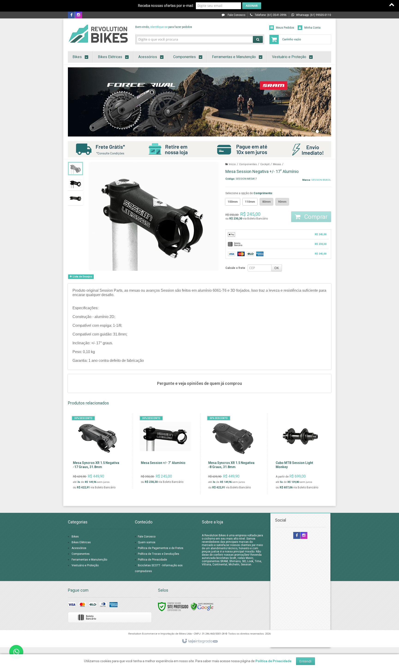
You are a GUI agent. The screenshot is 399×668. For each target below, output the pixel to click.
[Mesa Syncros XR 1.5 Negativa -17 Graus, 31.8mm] (98, 453)
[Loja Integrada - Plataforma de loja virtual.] (199, 641)
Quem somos (146, 542)
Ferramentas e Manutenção (89, 559)
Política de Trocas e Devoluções (158, 553)
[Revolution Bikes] (98, 34)
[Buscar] (258, 39)
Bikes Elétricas (81, 542)
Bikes (75, 536)
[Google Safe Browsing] (202, 606)
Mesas (277, 164)
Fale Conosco (236, 15)
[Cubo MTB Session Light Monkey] (300, 453)
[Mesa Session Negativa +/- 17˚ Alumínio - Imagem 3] (75, 198)
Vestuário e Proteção (85, 565)
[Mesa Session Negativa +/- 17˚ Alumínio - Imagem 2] (75, 183)
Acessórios (79, 548)
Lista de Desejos (82, 276)
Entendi (305, 661)
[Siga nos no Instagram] (78, 15)
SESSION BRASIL (321, 179)
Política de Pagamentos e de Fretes (160, 548)
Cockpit (264, 164)
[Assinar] (251, 5)
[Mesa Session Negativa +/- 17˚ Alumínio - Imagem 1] (75, 168)
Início (232, 164)
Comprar (315, 216)
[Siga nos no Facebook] (71, 15)
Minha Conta (312, 27)
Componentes (248, 164)
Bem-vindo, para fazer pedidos (163, 27)
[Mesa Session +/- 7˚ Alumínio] (165, 451)
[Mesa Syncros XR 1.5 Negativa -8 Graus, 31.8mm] (233, 453)
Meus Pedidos (285, 27)
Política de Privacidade (152, 559)
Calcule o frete (235, 268)
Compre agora (100, 472)
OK (276, 268)
